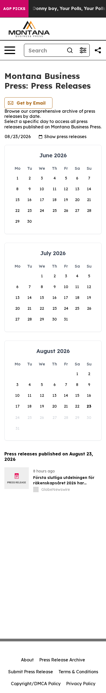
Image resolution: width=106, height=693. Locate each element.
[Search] (69, 50)
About (27, 659)
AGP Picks (14, 8)
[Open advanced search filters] (82, 50)
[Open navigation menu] (9, 50)
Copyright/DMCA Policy (36, 683)
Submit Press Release (30, 671)
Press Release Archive (62, 659)
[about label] (36, 489)
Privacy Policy (80, 683)
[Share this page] (98, 50)
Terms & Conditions (78, 671)
